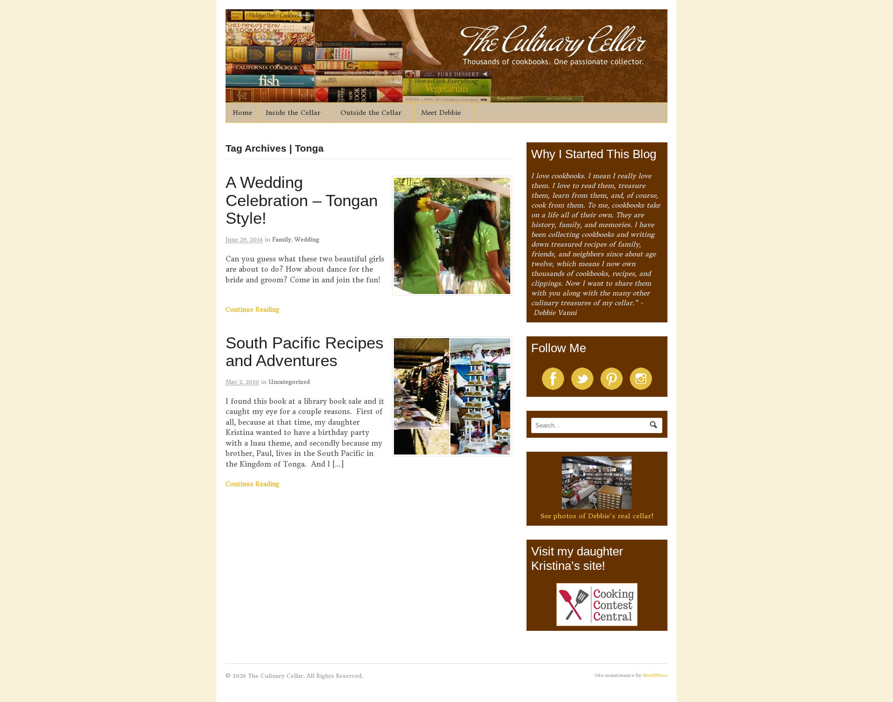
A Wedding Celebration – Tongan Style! (302, 200)
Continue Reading (253, 310)
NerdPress (655, 675)
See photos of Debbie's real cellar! (596, 516)
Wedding (306, 239)
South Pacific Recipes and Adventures (305, 352)
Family (281, 239)
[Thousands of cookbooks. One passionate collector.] (446, 97)
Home (242, 112)
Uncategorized (289, 381)
